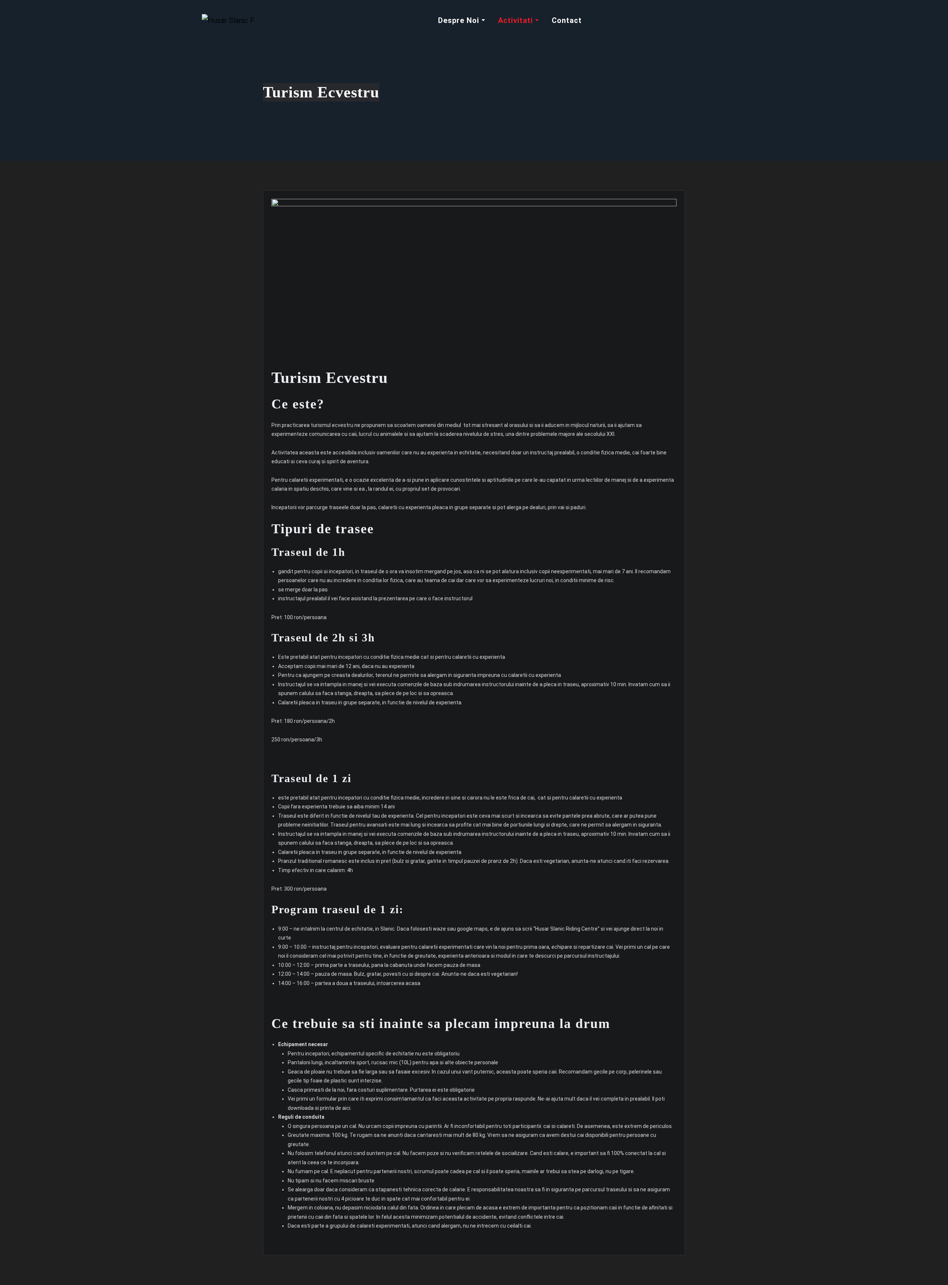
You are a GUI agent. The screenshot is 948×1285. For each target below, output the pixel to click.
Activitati (516, 20)
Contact (567, 20)
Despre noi (459, 20)
